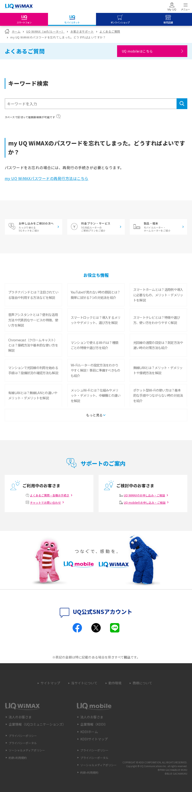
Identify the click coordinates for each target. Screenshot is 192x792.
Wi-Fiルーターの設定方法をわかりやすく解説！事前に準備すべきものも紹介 (95, 370)
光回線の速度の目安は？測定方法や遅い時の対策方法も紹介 (158, 345)
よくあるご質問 (110, 31)
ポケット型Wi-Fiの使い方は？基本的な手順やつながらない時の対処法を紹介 (158, 395)
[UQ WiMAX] (19, 6)
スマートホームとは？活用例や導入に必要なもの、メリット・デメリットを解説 (158, 294)
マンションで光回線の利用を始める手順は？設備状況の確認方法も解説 (33, 370)
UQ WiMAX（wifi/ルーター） (45, 31)
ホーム (16, 31)
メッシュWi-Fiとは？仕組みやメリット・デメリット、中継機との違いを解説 (96, 395)
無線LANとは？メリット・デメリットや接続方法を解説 (158, 370)
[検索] (182, 103)
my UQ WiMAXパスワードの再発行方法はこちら (46, 178)
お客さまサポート (82, 31)
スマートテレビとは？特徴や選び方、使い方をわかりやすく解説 (156, 320)
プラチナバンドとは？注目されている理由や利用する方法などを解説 (33, 295)
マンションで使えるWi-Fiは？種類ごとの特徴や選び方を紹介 (94, 345)
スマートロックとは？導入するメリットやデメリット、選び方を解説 (96, 320)
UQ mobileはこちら (137, 51)
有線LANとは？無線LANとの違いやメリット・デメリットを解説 (32, 395)
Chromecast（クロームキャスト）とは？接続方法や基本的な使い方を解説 (33, 345)
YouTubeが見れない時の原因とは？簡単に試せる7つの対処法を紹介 (95, 295)
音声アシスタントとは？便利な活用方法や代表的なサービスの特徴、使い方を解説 (33, 319)
